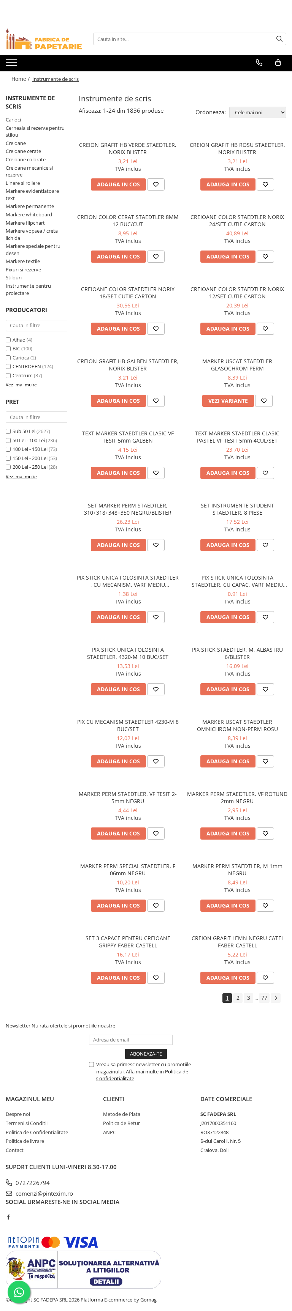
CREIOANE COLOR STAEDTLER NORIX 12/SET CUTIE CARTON (237, 292)
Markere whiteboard (29, 214)
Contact (15, 1150)
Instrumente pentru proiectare (28, 289)
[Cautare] (279, 39)
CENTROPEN (27, 366)
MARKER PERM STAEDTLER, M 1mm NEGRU (237, 869)
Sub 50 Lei (24, 431)
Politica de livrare (25, 1141)
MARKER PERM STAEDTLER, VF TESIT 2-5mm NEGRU (128, 797)
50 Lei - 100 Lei (29, 440)
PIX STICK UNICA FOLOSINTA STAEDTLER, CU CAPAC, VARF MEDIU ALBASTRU (237, 581)
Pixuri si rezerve (23, 269)
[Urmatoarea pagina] (276, 998)
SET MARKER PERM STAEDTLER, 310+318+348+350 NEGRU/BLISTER (127, 509)
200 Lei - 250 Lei (30, 466)
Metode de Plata (121, 1114)
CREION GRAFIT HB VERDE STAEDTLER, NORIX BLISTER (127, 148)
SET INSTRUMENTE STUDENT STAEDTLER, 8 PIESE (237, 509)
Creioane (16, 143)
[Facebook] (8, 1216)
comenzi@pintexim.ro (43, 1193)
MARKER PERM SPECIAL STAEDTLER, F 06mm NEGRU (127, 869)
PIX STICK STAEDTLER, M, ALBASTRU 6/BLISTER (237, 653)
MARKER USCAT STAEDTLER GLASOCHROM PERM (237, 365)
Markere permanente (30, 206)
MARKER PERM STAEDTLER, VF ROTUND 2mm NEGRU (237, 797)
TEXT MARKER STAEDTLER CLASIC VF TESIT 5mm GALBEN (128, 437)
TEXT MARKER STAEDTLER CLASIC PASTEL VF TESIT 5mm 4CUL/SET (237, 437)
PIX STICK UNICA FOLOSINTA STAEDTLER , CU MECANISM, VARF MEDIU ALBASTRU (128, 581)
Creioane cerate (23, 151)
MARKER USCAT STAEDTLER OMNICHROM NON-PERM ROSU (237, 725)
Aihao (19, 339)
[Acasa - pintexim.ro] (44, 38)
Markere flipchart (25, 222)
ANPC (109, 1132)
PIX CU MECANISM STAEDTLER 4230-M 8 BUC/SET (128, 725)
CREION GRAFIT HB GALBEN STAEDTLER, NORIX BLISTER (128, 365)
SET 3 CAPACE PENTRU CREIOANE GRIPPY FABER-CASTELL (128, 941)
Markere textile (23, 261)
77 (264, 997)
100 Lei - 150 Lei (30, 449)
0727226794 (32, 1183)
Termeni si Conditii (27, 1123)
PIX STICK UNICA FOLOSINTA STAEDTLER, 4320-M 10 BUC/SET (127, 653)
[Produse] (12, 64)
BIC (16, 348)
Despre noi (18, 1114)
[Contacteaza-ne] (259, 62)
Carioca (21, 357)
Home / (21, 78)
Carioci (13, 119)
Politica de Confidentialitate (37, 1132)
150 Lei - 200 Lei (30, 458)
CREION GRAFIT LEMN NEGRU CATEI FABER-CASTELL (237, 941)
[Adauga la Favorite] (156, 184)
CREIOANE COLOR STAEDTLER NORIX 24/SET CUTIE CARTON (237, 220)
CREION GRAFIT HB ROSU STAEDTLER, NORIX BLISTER (237, 148)
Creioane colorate (26, 159)
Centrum (23, 375)
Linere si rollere (23, 183)
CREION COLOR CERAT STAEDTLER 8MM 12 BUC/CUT (128, 220)
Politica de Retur (121, 1123)
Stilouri (14, 277)
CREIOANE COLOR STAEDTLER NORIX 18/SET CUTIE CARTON (128, 292)
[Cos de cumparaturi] (278, 62)
